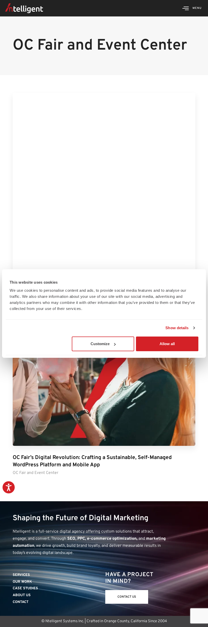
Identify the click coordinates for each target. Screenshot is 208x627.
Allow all (167, 344)
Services (21, 575)
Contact (20, 602)
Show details (176, 328)
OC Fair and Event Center (35, 472)
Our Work (22, 582)
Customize (100, 344)
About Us (22, 595)
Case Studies (25, 588)
